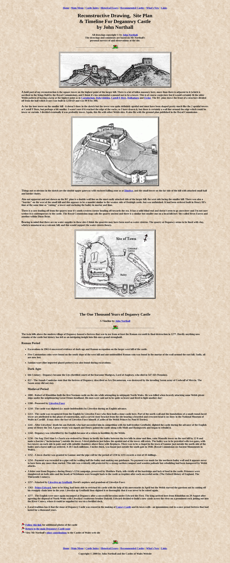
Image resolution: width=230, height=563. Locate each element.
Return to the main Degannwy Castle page (47, 528)
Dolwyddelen (103, 98)
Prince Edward (43, 487)
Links (164, 8)
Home (66, 8)
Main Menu (77, 8)
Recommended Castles (132, 8)
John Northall (130, 35)
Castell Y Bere (118, 98)
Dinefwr (128, 190)
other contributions (56, 532)
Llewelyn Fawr (57, 403)
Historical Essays (109, 8)
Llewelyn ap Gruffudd (60, 482)
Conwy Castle (123, 507)
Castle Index (92, 8)
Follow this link (33, 525)
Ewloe (147, 98)
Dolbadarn (133, 98)
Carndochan (88, 98)
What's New (152, 8)
